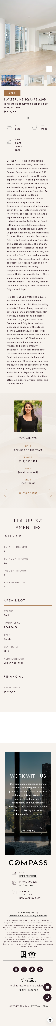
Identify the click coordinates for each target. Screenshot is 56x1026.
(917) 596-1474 (28, 461)
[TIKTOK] (32, 969)
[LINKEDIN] (24, 969)
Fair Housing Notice (27, 913)
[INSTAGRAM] (16, 969)
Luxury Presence (28, 990)
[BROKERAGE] (40, 969)
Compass (15, 923)
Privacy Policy (39, 1006)
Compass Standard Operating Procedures (28, 915)
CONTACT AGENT (28, 493)
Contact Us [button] (28, 831)
